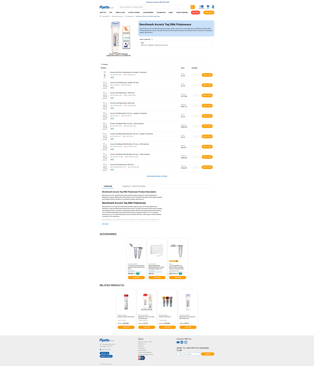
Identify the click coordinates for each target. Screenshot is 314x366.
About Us (141, 346)
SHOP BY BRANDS (182, 12)
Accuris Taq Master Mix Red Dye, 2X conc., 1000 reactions (130, 154)
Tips (110, 12)
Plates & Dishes (134, 12)
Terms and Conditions (145, 352)
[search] (193, 7)
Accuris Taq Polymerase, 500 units (122, 164)
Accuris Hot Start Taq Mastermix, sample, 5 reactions (128, 72)
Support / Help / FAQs (145, 342)
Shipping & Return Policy (145, 354)
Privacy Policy (142, 350)
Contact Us (141, 344)
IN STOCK (196, 12)
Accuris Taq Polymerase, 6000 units (122, 103)
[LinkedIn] (181, 342)
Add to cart (207, 75)
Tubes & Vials (120, 12)
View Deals (209, 12)
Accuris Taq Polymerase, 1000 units (122, 93)
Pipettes (103, 12)
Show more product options (157, 176)
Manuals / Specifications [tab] (134, 186)
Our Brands (141, 348)
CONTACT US (104, 353)
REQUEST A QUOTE (106, 356)
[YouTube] (178, 342)
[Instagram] (185, 342)
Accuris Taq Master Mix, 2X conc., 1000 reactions (127, 123)
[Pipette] (107, 7)
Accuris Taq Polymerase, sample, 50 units (124, 82)
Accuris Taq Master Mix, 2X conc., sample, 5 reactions (128, 113)
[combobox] (156, 7)
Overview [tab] (108, 186)
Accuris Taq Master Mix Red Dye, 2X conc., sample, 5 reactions (131, 134)
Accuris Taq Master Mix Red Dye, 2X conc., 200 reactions (129, 144)
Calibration (161, 12)
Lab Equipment (148, 12)
